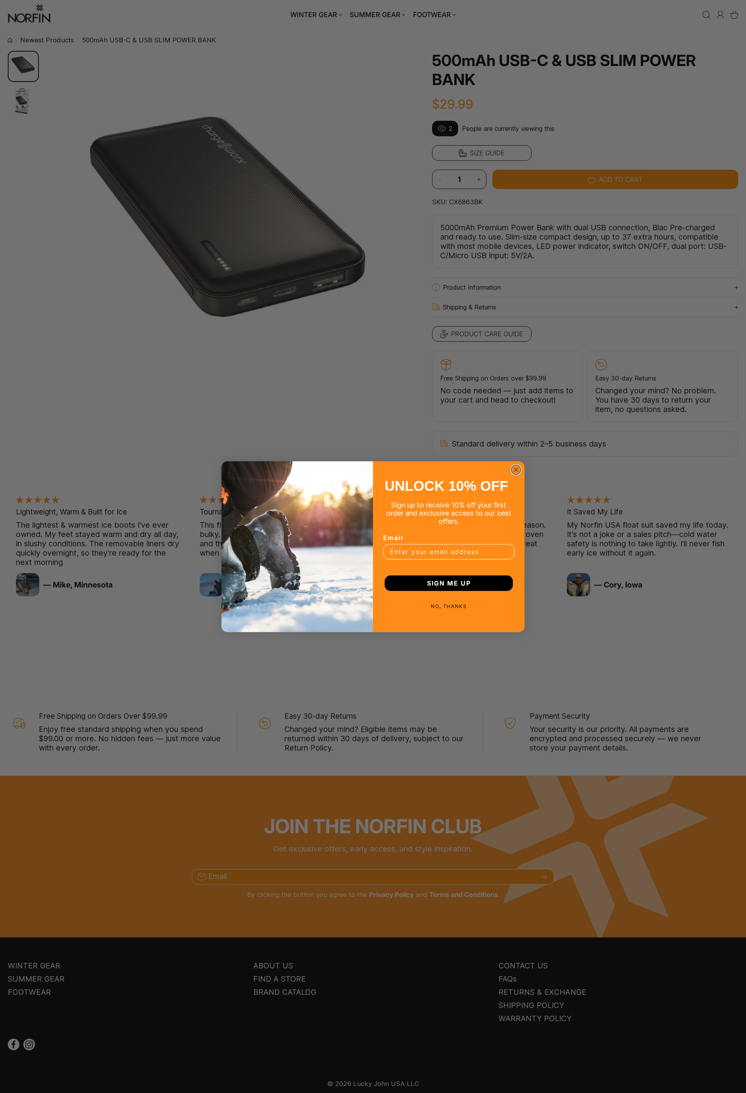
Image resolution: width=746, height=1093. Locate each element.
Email (393, 538)
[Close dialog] (516, 469)
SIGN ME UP (449, 583)
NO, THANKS (449, 606)
